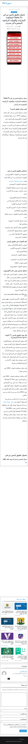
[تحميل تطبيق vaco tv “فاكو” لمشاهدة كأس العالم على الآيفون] (7, 636)
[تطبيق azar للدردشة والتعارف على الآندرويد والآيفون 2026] (21, 651)
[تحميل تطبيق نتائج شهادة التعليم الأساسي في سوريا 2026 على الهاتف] (21, 606)
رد (8, 678)
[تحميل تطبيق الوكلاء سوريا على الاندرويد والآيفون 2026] (7, 606)
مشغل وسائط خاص (17, 181)
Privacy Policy (9, 741)
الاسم (25, 708)
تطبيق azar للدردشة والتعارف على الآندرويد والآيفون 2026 (22, 657)
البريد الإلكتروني (23, 713)
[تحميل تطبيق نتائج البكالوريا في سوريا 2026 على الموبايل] (7, 621)
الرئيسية (17, 9)
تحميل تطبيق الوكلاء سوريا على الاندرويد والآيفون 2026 (7, 611)
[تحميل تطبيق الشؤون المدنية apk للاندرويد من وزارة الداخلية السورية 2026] (21, 621)
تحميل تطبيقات (11, 9)
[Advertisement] (14, 80)
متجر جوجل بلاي (8, 402)
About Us (15, 741)
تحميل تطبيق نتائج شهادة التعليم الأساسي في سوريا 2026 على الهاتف (21, 612)
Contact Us (19, 741)
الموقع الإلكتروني (23, 719)
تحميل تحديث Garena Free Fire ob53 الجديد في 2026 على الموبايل (21, 642)
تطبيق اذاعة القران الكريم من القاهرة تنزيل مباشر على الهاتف (7, 657)
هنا (26, 462)
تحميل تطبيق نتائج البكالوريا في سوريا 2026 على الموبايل (7, 627)
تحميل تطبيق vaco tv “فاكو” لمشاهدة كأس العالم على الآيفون (7, 642)
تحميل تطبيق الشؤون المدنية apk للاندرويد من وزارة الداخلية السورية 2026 (21, 627)
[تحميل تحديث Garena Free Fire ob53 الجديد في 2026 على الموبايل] (21, 636)
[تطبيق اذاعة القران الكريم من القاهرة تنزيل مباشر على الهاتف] (7, 651)
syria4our (17, 26)
